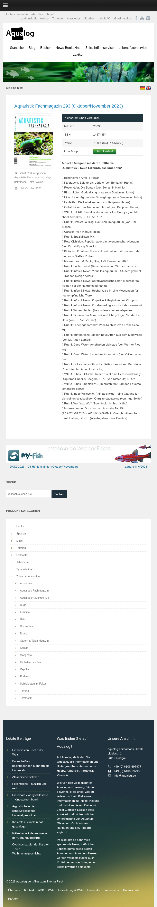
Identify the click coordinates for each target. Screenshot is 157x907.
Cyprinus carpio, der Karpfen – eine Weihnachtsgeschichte (30, 849)
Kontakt (29, 890)
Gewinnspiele (123, 18)
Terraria (24, 690)
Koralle (24, 647)
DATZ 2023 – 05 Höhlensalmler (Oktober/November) (42, 466)
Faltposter (22, 555)
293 (29, 173)
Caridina (25, 612)
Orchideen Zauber (30, 662)
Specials (21, 533)
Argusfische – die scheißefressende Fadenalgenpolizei (24, 811)
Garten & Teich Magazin (34, 640)
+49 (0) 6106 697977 (127, 766)
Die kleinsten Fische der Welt (27, 752)
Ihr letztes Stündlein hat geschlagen (27, 824)
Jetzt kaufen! (104, 151)
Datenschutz (131, 890)
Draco (23, 633)
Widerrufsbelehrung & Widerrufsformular (74, 890)
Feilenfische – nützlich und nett (29, 786)
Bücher (45, 47)
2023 (23, 173)
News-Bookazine (68, 47)
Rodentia (25, 676)
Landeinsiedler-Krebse (34, 18)
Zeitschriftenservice (99, 47)
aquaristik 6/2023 (138, 466)
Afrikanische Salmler (25, 777)
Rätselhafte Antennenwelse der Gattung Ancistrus (29, 835)
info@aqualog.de (125, 775)
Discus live (26, 626)
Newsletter (73, 18)
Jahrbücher (22, 562)
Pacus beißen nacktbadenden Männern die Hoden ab (30, 766)
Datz (23, 619)
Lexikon (78, 54)
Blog (32, 47)
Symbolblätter (24, 569)
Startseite (17, 47)
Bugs (23, 604)
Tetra (31, 182)
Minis (19, 540)
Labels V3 (104, 18)
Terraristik (26, 697)
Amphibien (39, 173)
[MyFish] (78, 462)
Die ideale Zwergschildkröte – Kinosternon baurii (30, 797)
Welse (39, 182)
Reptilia (24, 669)
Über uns (14, 890)
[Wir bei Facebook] (136, 18)
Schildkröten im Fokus (33, 683)
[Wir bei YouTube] (142, 18)
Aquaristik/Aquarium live (34, 597)
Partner (13, 898)
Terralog (21, 547)
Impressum (111, 890)
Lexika (20, 526)
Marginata (26, 655)
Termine (57, 18)
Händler (89, 18)
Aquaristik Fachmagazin (28, 177)
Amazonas (26, 583)
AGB (41, 890)
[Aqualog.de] (20, 39)
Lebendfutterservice (133, 47)
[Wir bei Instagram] (148, 18)
